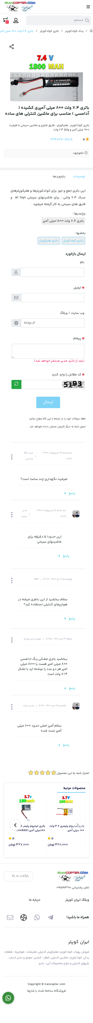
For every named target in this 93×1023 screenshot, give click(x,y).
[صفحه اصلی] (91, 31)
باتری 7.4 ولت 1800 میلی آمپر (63, 221)
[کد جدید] (16, 384)
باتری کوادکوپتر (49, 31)
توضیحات (79, 176)
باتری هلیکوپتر (49, 240)
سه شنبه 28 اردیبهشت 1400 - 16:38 (51, 513)
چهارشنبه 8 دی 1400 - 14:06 (57, 579)
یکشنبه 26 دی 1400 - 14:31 (52, 706)
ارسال (48, 402)
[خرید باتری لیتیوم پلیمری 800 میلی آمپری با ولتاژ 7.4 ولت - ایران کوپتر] (72, 876)
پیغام (77, 338)
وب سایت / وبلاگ (72, 313)
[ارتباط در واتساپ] (8, 998)
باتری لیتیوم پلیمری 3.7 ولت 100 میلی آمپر (66, 828)
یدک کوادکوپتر (74, 31)
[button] (12, 457)
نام (82, 262)
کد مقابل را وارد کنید (66, 374)
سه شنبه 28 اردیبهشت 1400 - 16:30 (56, 456)
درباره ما (34, 900)
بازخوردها (59, 176)
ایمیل (77, 287)
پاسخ (71, 493)
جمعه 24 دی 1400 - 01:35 (59, 639)
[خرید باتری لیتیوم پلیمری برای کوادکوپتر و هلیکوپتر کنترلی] (66, 808)
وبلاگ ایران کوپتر (77, 900)
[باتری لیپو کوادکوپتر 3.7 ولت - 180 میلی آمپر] (27, 808)
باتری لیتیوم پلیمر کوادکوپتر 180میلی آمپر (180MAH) (27, 828)
